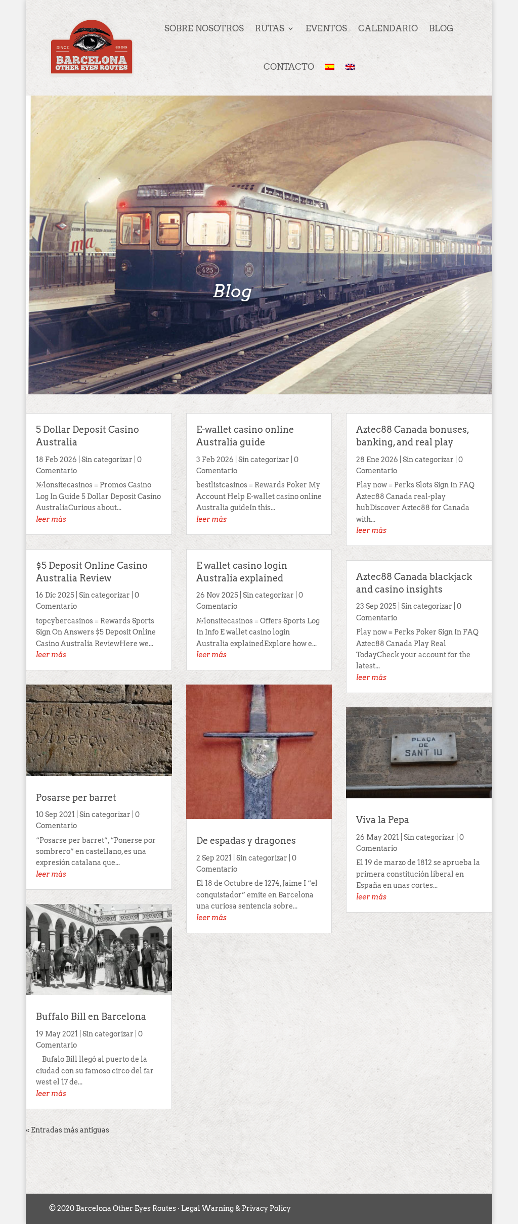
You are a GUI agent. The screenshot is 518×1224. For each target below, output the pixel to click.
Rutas (269, 28)
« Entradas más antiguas (67, 1130)
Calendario (388, 28)
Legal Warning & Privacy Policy (236, 1208)
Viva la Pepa (382, 819)
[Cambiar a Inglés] (350, 67)
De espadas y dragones (246, 840)
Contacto (289, 67)
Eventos (326, 28)
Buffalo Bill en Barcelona (91, 1016)
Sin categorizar (107, 460)
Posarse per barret (76, 797)
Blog (441, 28)
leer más (51, 519)
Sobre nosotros (204, 28)
